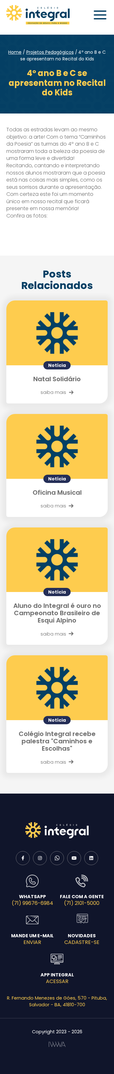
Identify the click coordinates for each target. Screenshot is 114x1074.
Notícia (57, 365)
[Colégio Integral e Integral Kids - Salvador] (38, 14)
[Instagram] (40, 858)
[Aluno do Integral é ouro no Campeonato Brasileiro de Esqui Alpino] (57, 559)
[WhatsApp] (57, 858)
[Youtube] (74, 858)
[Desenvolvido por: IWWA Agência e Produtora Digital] (57, 1044)
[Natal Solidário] (57, 332)
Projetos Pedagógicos (50, 52)
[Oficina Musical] (57, 446)
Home (15, 52)
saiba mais (53, 392)
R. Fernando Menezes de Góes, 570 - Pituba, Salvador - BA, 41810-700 (57, 1001)
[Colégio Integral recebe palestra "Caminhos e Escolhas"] (57, 687)
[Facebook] (22, 858)
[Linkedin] (91, 858)
